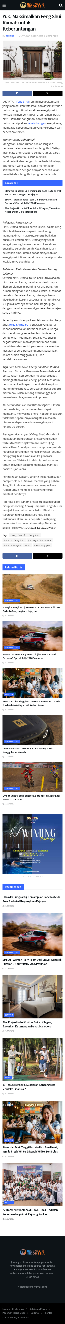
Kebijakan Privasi (38, 1308)
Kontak (48, 1312)
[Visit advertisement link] (32, 844)
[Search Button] (60, 5)
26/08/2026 (9, 710)
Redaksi (10, 35)
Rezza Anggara (18, 324)
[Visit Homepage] (32, 5)
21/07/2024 (24, 35)
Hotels (9, 1015)
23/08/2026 (9, 757)
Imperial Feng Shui (14, 540)
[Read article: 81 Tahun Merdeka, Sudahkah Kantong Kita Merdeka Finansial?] (32, 1059)
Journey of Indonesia (39, 540)
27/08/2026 (9, 1031)
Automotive (11, 600)
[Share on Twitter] (48, 93)
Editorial (35, 1312)
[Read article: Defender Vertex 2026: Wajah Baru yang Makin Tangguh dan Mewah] (32, 730)
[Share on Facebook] (17, 93)
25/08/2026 (9, 1219)
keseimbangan (37, 123)
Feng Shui (22, 101)
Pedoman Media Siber (13, 1312)
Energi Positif (17, 535)
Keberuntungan (12, 545)
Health (9, 694)
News (27, 545)
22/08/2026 (9, 804)
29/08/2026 (9, 615)
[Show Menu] (4, 5)
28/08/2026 (9, 662)
